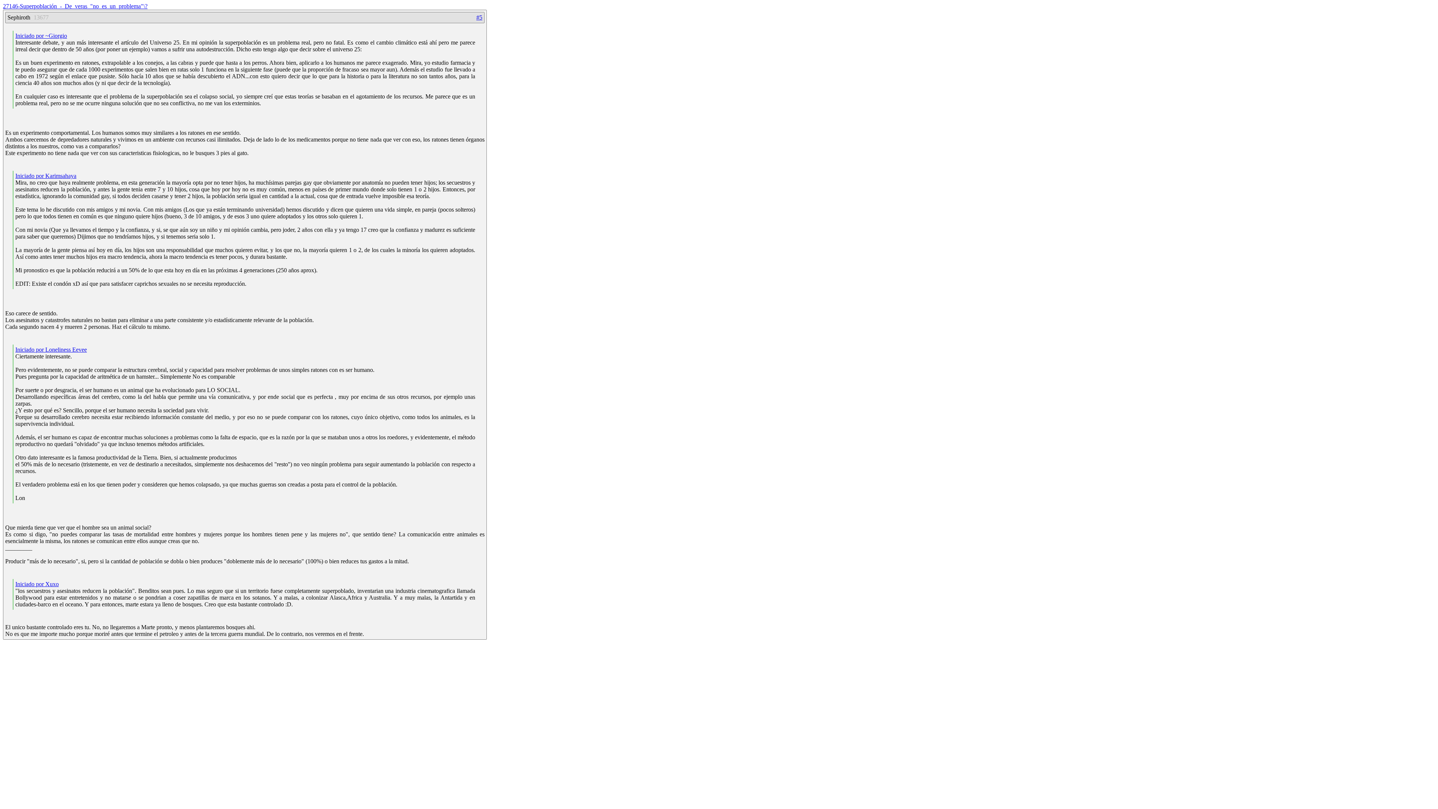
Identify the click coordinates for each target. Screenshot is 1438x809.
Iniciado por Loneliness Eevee (51, 349)
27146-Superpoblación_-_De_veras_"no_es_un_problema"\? (75, 6)
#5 (479, 17)
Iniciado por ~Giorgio (41, 36)
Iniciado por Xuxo (37, 584)
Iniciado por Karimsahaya (45, 176)
